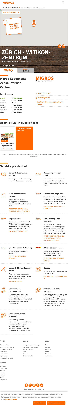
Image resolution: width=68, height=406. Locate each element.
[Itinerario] (59, 47)
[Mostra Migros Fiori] (26, 70)
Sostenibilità (3, 368)
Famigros (48, 349)
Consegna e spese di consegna (31, 345)
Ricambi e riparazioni (6, 349)
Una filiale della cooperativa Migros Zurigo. (50, 103)
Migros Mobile (4, 356)
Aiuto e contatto (4, 345)
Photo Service (4, 353)
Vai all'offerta (15, 281)
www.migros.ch (44, 97)
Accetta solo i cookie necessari (56, 403)
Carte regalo (3, 351)
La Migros (3, 366)
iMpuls (47, 351)
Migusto (47, 347)
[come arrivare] (63, 47)
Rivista (47, 345)
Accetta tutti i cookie (39, 403)
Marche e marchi (27, 356)
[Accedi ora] (63, 2)
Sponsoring (3, 375)
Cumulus (25, 353)
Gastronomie (49, 356)
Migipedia (48, 353)
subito (24, 351)
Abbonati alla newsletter (6, 358)
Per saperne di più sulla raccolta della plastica (19, 210)
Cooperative (3, 379)
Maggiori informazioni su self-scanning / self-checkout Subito (54, 238)
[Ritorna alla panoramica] (18, 12)
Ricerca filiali (9, 12)
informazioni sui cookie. (11, 399)
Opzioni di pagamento (29, 349)
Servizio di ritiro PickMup (7, 347)
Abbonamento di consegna (30, 347)
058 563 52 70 (44, 93)
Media (1, 377)
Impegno (2, 370)
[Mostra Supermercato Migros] (8, 70)
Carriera (2, 372)
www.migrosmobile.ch (18, 231)
